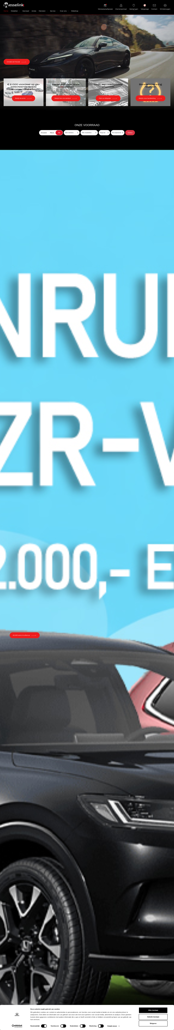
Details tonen (112, 1026)
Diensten (42, 11)
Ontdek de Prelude (13, 62)
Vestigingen (133, 9)
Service (52, 11)
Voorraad (25, 11)
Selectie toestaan (153, 1017)
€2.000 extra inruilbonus (21, 635)
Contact (154, 9)
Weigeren (153, 1023)
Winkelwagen (165, 9)
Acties (34, 11)
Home (6, 11)
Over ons (63, 11)
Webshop (74, 11)
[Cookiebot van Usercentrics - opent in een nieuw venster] (17, 1026)
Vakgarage (145, 9)
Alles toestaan (153, 1010)
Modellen (14, 11)
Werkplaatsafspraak (105, 9)
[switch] (63, 1026)
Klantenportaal (121, 9)
